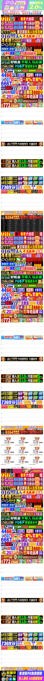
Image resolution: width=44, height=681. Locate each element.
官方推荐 (4, 225)
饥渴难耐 (16, 223)
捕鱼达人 (10, 225)
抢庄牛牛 (16, 225)
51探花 (22, 227)
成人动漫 (40, 220)
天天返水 (40, 225)
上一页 (15, 467)
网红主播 (16, 220)
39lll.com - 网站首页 (8, 15)
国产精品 (10, 220)
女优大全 (34, 227)
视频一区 (4, 220)
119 (20, 467)
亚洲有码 (28, 220)
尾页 (31, 467)
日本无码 (22, 220)
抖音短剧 (10, 227)
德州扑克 (22, 225)
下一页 (25, 467)
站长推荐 (4, 223)
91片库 (28, 227)
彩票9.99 (28, 225)
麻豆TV (16, 227)
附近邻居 (10, 223)
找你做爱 (22, 223)
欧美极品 (34, 220)
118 (17, 467)
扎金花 (34, 225)
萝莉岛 (40, 227)
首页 (12, 467)
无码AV (4, 227)
